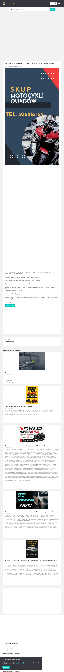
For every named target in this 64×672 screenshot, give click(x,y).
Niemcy (8, 656)
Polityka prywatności (12, 646)
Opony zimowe (10, 373)
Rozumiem (6, 667)
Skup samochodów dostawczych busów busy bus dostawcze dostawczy (31, 560)
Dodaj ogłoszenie (54, 3)
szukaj (52, 9)
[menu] (59, 4)
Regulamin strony (11, 648)
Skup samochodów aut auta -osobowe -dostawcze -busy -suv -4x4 (29, 512)
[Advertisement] (33, 23)
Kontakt (8, 650)
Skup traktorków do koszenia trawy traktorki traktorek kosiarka (27, 446)
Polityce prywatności (20, 663)
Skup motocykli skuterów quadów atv (18, 407)
